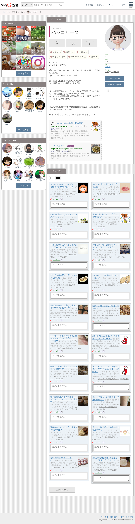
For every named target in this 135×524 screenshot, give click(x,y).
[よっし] (7, 92)
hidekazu (29, 154)
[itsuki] (18, 105)
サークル (104, 517)
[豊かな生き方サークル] (38, 33)
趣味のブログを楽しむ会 (9, 53)
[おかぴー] (29, 92)
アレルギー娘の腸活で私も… (107, 194)
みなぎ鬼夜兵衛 (29, 167)
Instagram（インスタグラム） (38, 68)
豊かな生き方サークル (38, 38)
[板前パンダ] (40, 92)
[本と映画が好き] (40, 161)
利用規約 (113, 517)
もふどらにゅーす (40, 180)
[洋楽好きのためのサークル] (23, 62)
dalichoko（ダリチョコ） (18, 153)
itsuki (18, 111)
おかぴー (29, 98)
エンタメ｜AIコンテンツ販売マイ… (7, 179)
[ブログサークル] (9, 4)
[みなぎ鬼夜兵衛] (29, 161)
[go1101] (18, 161)
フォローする (114, 78)
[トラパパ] (18, 92)
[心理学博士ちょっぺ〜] (29, 105)
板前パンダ (40, 98)
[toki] (40, 148)
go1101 (18, 168)
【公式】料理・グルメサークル (9, 38)
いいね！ (56, 199)
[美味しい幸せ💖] (9, 62)
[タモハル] (29, 174)
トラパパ (18, 98)
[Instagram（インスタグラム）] (38, 62)
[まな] (18, 174)
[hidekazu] (29, 148)
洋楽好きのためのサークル (23, 68)
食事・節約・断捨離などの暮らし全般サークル (38, 52)
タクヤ (40, 111)
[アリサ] (7, 105)
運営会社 (129, 517)
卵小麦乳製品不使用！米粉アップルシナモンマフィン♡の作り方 (63, 399)
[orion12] (7, 118)
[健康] (55, 52)
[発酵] (93, 57)
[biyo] (7, 148)
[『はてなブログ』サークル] (23, 48)
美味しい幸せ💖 (9, 69)
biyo (7, 154)
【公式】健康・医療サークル (23, 38)
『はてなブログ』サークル (23, 53)
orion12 (7, 124)
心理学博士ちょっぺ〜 (29, 110)
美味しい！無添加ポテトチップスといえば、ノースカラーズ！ (105, 247)
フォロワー (73, 43)
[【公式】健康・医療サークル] (23, 33)
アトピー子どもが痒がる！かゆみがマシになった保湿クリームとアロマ (63, 338)
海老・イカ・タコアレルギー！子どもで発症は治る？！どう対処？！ (105, 369)
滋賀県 (107, 67)
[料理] (69, 52)
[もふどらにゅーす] (40, 174)
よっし (7, 98)
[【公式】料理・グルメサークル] (9, 33)
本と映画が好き (40, 167)
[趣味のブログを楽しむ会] (9, 48)
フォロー (57, 43)
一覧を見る (23, 73)
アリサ (7, 111)
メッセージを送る (114, 84)
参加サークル (90, 43)
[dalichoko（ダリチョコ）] (18, 148)
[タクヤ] (40, 105)
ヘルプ (121, 517)
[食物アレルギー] (77, 57)
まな (18, 181)
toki (40, 154)
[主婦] (82, 52)
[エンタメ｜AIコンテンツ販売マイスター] (7, 174)
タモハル (29, 181)
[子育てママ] (57, 57)
